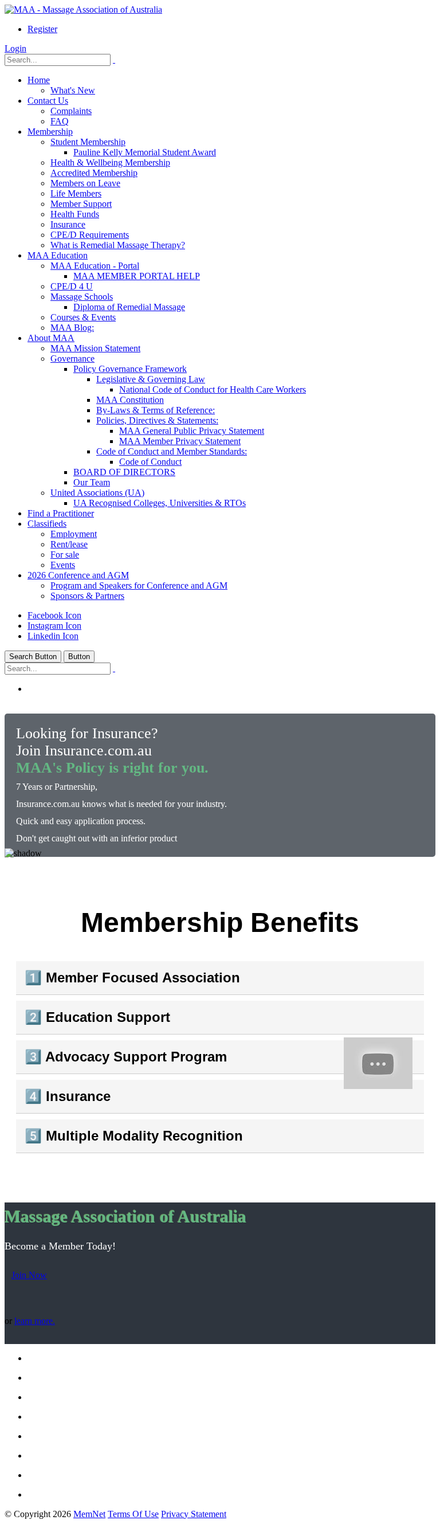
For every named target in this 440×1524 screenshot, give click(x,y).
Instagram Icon (54, 625)
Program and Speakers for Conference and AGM (138, 585)
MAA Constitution (130, 400)
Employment (73, 534)
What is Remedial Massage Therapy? (117, 245)
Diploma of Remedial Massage (129, 307)
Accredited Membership (94, 173)
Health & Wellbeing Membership (110, 162)
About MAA (51, 338)
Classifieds (47, 523)
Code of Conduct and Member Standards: (171, 451)
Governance (72, 358)
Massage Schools (81, 296)
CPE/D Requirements (89, 235)
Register (42, 29)
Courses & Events (83, 317)
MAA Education (58, 255)
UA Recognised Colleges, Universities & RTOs (159, 503)
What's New (72, 90)
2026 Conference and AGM (78, 575)
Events (62, 565)
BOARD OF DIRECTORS (124, 472)
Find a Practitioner (61, 513)
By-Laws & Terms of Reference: (155, 410)
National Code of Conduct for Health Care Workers (212, 389)
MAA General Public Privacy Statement (191, 431)
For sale (64, 554)
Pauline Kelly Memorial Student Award (144, 152)
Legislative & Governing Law (150, 379)
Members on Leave (85, 183)
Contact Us (48, 100)
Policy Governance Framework (130, 369)
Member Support (81, 204)
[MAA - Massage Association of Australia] (83, 9)
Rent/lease (69, 544)
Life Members (75, 193)
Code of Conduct (150, 462)
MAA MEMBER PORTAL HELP (136, 276)
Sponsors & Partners (87, 596)
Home (39, 80)
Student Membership (87, 142)
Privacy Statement (193, 1514)
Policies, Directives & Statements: (157, 420)
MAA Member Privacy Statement (180, 441)
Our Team (91, 482)
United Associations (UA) (97, 492)
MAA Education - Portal (94, 266)
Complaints (71, 111)
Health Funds (74, 214)
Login (15, 48)
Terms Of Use (133, 1514)
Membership (50, 131)
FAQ (59, 121)
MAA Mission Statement (95, 348)
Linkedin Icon (53, 636)
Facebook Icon (54, 615)
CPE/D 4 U (71, 286)
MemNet (89, 1514)
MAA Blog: (72, 327)
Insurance (67, 224)
